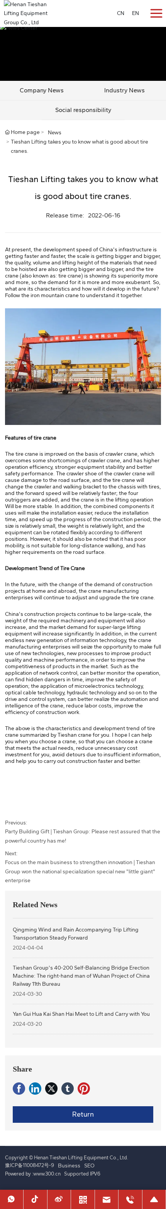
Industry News (124, 90)
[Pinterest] (84, 1088)
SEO (89, 1165)
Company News (42, 90)
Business (69, 1165)
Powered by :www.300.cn (33, 1174)
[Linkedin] (35, 1088)
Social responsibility (83, 110)
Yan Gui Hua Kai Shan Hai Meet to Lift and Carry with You (81, 1014)
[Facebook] (19, 1088)
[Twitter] (51, 1088)
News (54, 132)
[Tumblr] (67, 1088)
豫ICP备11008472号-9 (29, 1165)
